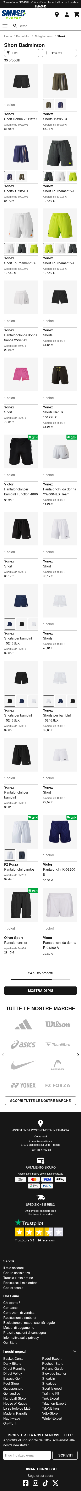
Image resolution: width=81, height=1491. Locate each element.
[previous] (3, 1055)
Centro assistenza (16, 1272)
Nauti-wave (11, 1418)
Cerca (22, 25)
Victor (9, 484)
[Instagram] (35, 1484)
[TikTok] (45, 1484)
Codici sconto (13, 1287)
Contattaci (40, 1136)
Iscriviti (65, 1455)
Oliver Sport (13, 937)
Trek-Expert (50, 1398)
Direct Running (14, 1368)
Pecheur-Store (52, 1363)
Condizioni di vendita (18, 1312)
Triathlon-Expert (54, 1403)
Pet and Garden (53, 1368)
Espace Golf (12, 1378)
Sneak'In (48, 1378)
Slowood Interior (54, 1373)
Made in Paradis (15, 1413)
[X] (55, 1484)
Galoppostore (13, 1388)
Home (8, 36)
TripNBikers (51, 1408)
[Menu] (5, 26)
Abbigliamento (43, 36)
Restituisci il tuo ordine (40, 1214)
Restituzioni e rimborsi (19, 1317)
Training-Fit (50, 1393)
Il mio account (13, 1267)
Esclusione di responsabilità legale (29, 1322)
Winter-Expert (52, 1418)
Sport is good (52, 1388)
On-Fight (9, 1423)
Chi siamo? (11, 1302)
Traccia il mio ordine (18, 1277)
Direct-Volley (12, 1373)
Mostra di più (40, 990)
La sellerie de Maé (17, 1408)
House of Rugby (15, 1403)
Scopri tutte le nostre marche (40, 1100)
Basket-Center (14, 1358)
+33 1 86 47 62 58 (40, 1150)
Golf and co (11, 1393)
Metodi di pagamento (18, 1327)
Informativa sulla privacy (21, 1337)
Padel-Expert (51, 1358)
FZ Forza (11, 864)
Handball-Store (14, 1398)
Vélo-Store (50, 1413)
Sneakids (49, 1383)
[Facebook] (25, 1484)
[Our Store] (57, 14)
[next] (78, 1055)
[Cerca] (15, 26)
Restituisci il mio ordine (20, 1282)
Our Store (10, 1342)
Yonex (9, 113)
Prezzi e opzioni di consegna (24, 1332)
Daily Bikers (12, 1363)
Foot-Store (11, 1383)
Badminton (23, 36)
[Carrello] (77, 14)
